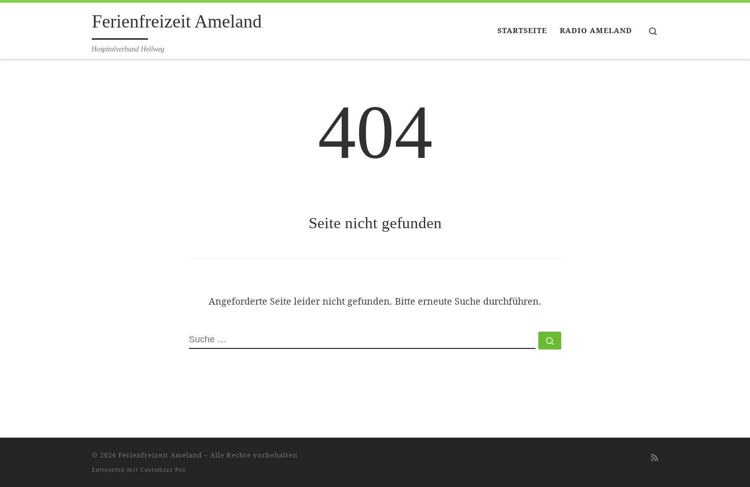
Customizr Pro (163, 469)
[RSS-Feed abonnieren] (654, 457)
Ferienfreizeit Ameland (160, 454)
